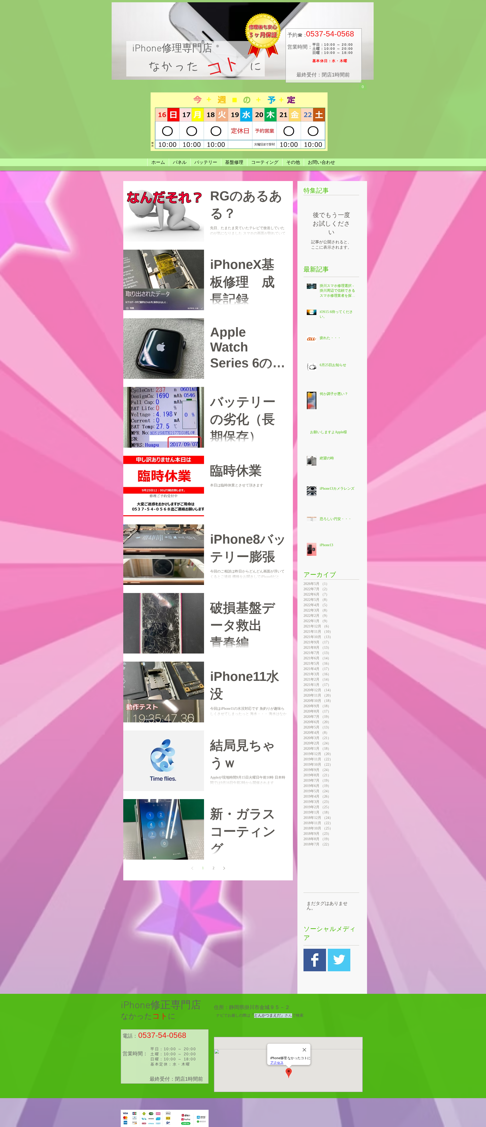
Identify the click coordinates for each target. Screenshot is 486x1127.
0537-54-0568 (330, 34)
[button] (362, 85)
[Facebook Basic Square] (314, 960)
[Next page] (224, 868)
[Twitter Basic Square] (339, 960)
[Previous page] (192, 868)
